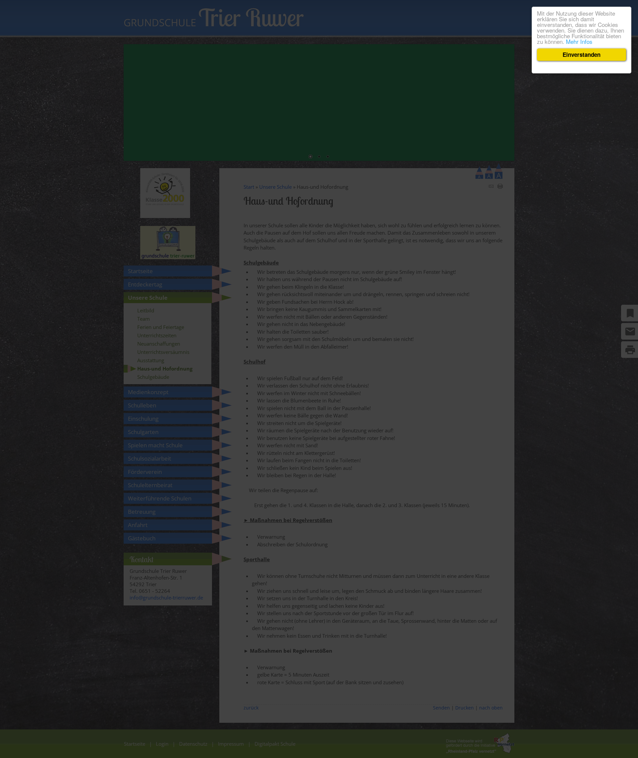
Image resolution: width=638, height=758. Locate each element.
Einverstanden (581, 54)
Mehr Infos (579, 41)
